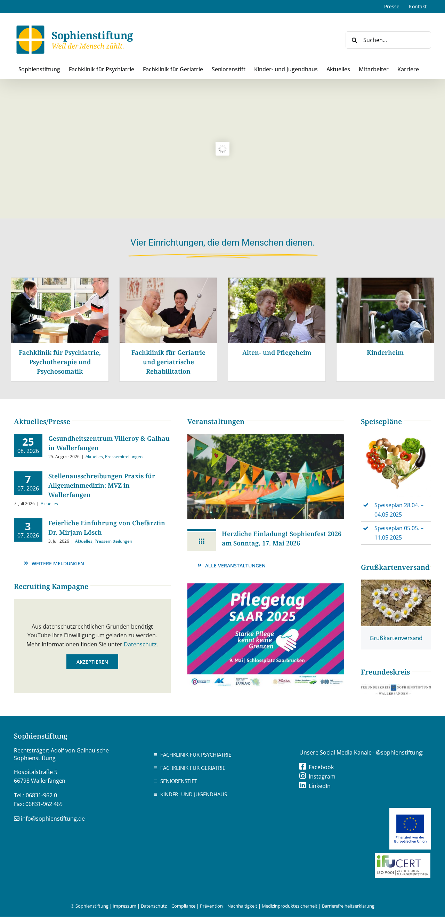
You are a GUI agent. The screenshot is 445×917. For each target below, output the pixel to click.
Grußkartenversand (396, 638)
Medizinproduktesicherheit (289, 906)
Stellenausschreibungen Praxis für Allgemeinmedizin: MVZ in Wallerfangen (101, 485)
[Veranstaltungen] (265, 436)
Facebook (321, 767)
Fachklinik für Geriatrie (192, 767)
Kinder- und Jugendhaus (193, 794)
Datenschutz (140, 644)
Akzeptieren (92, 662)
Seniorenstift (178, 781)
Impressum (124, 906)
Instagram (322, 776)
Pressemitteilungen (123, 457)
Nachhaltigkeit (242, 906)
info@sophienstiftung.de (53, 818)
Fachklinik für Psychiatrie (195, 754)
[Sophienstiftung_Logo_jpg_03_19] (396, 687)
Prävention (211, 906)
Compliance (183, 906)
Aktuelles (94, 457)
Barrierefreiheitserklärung (348, 906)
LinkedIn (320, 786)
